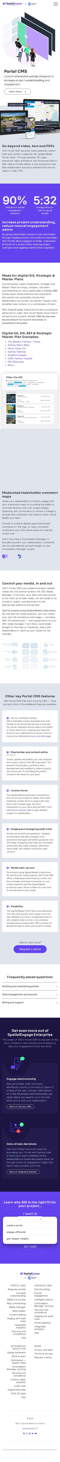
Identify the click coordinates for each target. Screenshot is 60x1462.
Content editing (17, 1314)
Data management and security (19, 994)
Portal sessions (42, 1322)
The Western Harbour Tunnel (24, 341)
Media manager (17, 1307)
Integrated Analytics (20, 1326)
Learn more (15, 91)
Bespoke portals (17, 1289)
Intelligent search (43, 1299)
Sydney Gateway (17, 351)
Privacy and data (43, 1349)
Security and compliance (19, 1332)
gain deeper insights (17, 1238)
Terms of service (43, 1353)
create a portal (14, 1225)
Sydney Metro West (18, 345)
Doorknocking (42, 1289)
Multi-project (19, 1356)
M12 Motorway (16, 361)
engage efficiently (16, 1232)
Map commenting (16, 1303)
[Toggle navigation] (56, 4)
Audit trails (20, 1386)
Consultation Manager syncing (43, 1304)
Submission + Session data (18, 1361)
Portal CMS (18, 1285)
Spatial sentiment (16, 1352)
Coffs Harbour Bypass (20, 358)
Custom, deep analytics (18, 1381)
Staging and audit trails (16, 1319)
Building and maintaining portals (20, 986)
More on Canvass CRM (20, 1106)
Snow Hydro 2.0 (17, 348)
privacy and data (37, 736)
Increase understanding (18, 1294)
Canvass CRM (43, 1285)
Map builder (19, 1310)
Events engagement (41, 1294)
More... (11, 365)
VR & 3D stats (18, 1393)
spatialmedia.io (29, 1428)
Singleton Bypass (17, 355)
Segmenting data (17, 1389)
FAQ (23, 1337)
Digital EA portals (16, 1299)
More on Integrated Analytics (23, 1172)
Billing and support (13, 1002)
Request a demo (30, 949)
